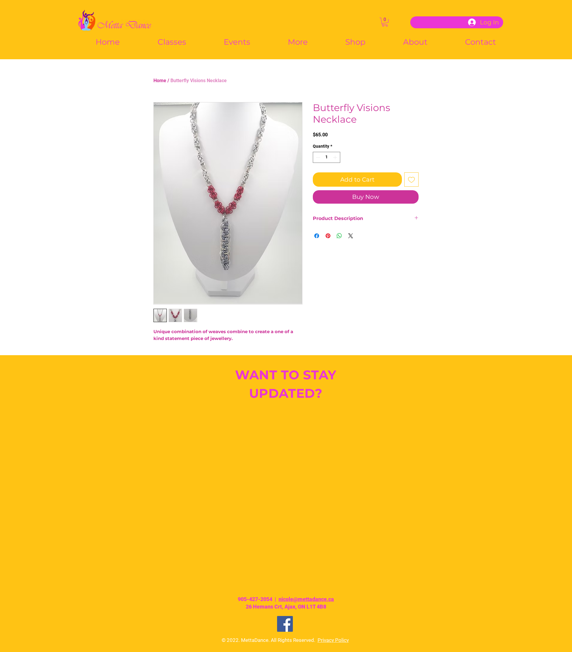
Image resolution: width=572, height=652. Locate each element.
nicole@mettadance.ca (306, 599)
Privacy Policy (333, 640)
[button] (385, 22)
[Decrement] (317, 157)
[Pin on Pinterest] (328, 235)
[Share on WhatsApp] (339, 235)
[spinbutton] (326, 157)
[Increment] (335, 157)
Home (159, 80)
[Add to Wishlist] (411, 179)
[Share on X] (350, 235)
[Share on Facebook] (316, 235)
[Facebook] (285, 624)
